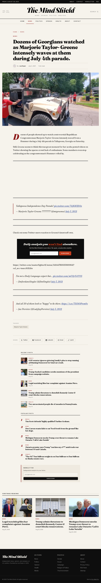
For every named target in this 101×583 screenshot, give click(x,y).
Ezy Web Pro (95, 579)
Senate (59, 559)
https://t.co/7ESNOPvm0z (74, 303)
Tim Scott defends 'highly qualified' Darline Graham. (47, 421)
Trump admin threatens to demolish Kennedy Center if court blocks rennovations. (52, 394)
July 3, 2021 (71, 211)
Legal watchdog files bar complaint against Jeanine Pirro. (53, 383)
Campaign (60, 565)
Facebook (37, 340)
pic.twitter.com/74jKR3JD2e (68, 206)
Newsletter (89, 1)
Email (61, 340)
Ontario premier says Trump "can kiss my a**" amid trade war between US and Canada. (52, 448)
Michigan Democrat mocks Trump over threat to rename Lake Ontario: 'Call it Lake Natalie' (51, 439)
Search (93, 11)
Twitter (25, 340)
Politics (39, 21)
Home (22, 21)
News (30, 21)
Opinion (49, 21)
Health (58, 21)
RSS (97, 1)
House (59, 562)
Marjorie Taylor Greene (20, 327)
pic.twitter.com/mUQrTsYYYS (67, 276)
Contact (79, 1)
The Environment (62, 570)
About (72, 1)
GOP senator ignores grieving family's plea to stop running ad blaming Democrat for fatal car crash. (54, 361)
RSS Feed (83, 568)
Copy (72, 340)
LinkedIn (50, 340)
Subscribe (65, 253)
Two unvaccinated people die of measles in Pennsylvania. (53, 404)
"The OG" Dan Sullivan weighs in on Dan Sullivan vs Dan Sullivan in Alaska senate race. (52, 457)
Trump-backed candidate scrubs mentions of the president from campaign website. (54, 373)
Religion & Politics (63, 568)
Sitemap (83, 570)
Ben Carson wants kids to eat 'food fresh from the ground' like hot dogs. (51, 430)
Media (36, 570)
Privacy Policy (84, 565)
